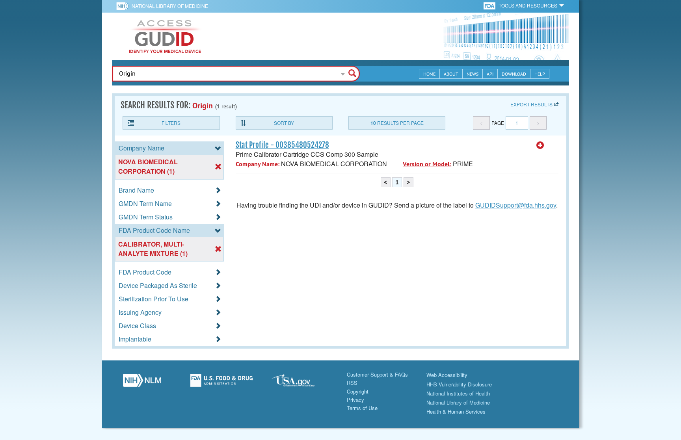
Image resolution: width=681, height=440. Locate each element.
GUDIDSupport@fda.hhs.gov (515, 205)
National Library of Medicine (170, 5)
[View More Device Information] (540, 145)
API (490, 74)
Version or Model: (427, 164)
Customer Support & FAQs (377, 374)
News (472, 74)
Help (539, 74)
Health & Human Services (456, 411)
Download (514, 74)
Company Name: (257, 164)
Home (429, 74)
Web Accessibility (446, 375)
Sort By (284, 122)
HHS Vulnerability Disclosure (459, 384)
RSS (352, 382)
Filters (171, 122)
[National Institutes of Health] (124, 5)
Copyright (357, 391)
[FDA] (490, 5)
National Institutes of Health (458, 393)
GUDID (165, 36)
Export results (531, 104)
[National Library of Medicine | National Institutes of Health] (142, 382)
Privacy (355, 399)
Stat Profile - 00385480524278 (282, 145)
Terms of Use (362, 408)
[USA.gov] (301, 382)
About (451, 74)
